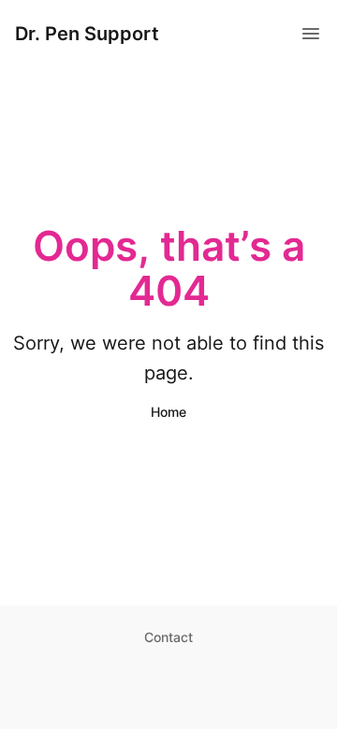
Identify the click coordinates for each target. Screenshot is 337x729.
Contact (168, 637)
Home (168, 412)
